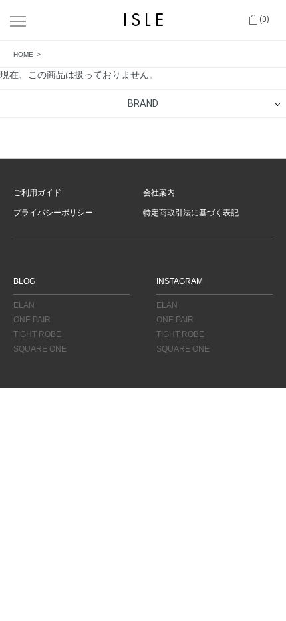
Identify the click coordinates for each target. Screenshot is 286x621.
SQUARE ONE (40, 349)
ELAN (24, 305)
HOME (23, 54)
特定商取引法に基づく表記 (191, 212)
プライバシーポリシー (53, 212)
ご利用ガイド (37, 192)
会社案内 (159, 192)
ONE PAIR (32, 319)
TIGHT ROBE (37, 334)
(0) (263, 19)
